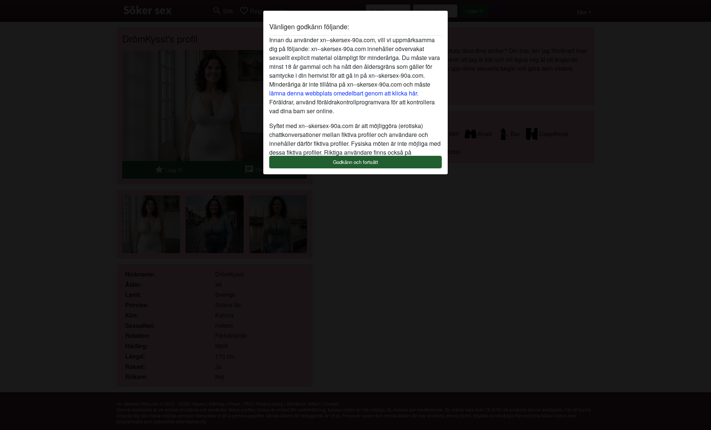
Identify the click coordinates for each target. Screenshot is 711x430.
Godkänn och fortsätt (355, 161)
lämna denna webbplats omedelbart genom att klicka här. (343, 93)
